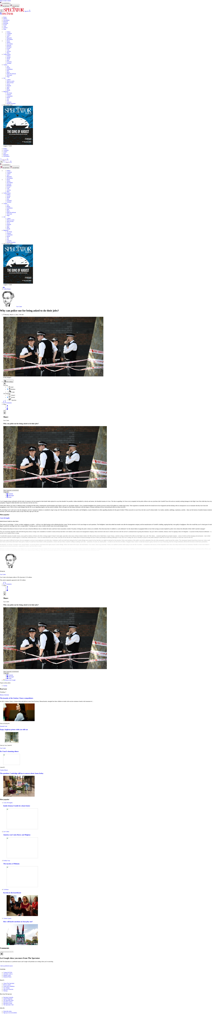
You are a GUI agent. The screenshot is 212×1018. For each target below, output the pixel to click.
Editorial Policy (7, 977)
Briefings (5, 23)
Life (4, 78)
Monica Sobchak (4, 695)
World (8, 58)
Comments (9, 403)
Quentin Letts (3, 726)
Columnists (10, 96)
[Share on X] (7, 407)
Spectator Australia (8, 997)
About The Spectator (8, 983)
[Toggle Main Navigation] (1, 10)
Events (5, 24)
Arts (8, 66)
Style (8, 88)
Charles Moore (4, 770)
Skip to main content (5, 0)
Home (5, 17)
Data (8, 60)
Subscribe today (7, 1011)
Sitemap (5, 990)
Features (9, 94)
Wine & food (10, 82)
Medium (13, 389)
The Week (9, 93)
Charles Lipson (7, 918)
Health (8, 90)
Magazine (9, 38)
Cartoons (9, 102)
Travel (8, 84)
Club (4, 26)
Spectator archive (7, 1002)
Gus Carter (3, 574)
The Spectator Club (8, 1004)
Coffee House (7, 54)
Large (13, 392)
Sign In (26, 11)
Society (9, 57)
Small (11, 387)
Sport (8, 87)
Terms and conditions (8, 986)
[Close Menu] (1, 162)
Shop (4, 29)
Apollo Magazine (7, 999)
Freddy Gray (6, 860)
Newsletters (6, 20)
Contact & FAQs (7, 972)
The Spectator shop (8, 1000)
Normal (13, 397)
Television (9, 75)
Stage (8, 76)
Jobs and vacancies (8, 989)
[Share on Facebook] (7, 406)
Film (8, 70)
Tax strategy (6, 988)
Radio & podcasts (11, 73)
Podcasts (5, 21)
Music (8, 72)
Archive (5, 27)
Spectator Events (7, 1003)
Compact (12, 395)
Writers (5, 18)
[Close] (1, 954)
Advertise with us (8, 974)
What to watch (10, 81)
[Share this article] (4, 411)
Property (9, 85)
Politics (8, 32)
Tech (8, 36)
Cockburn (9, 33)
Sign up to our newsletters (10, 1012)
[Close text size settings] (4, 384)
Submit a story (7, 975)
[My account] (30, 11)
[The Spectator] (14, 11)
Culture (9, 35)
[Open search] (1, 160)
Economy (9, 61)
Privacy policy (7, 985)
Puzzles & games (11, 103)
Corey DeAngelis (5, 518)
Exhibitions (10, 69)
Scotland (9, 63)
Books (8, 67)
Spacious (14, 400)
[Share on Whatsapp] (7, 409)
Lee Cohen (6, 831)
